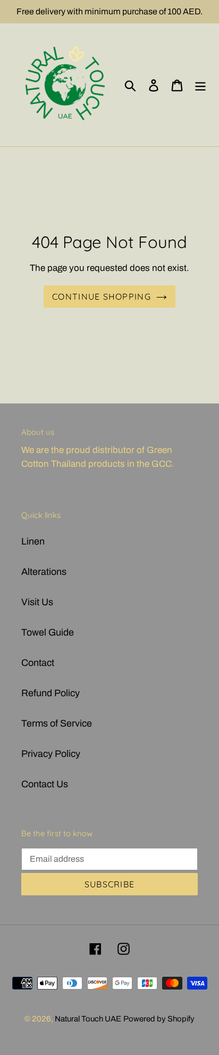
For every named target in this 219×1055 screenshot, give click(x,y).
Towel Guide (47, 632)
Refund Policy (50, 693)
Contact (37, 662)
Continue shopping (101, 296)
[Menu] (200, 84)
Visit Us (37, 602)
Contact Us (44, 784)
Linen (33, 541)
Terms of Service (56, 723)
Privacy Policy (50, 753)
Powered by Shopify (159, 1019)
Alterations (43, 571)
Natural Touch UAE (88, 1019)
